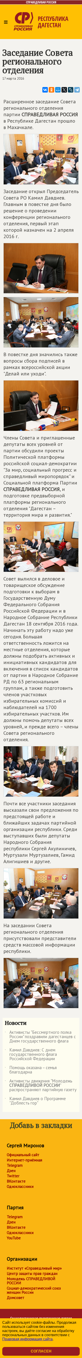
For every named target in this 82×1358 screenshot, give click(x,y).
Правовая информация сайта (27, 1339)
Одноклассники (20, 1186)
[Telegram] (77, 90)
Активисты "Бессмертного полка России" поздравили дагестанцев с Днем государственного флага (40, 1037)
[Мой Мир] (58, 90)
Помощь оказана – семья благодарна (31, 1070)
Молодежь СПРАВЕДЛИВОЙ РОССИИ (31, 1281)
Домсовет (15, 1298)
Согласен (41, 1351)
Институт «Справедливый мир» (34, 1268)
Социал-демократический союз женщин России (34, 1290)
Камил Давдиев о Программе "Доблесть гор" (35, 1101)
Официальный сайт (23, 1155)
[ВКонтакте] (45, 90)
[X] (64, 90)
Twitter (13, 1176)
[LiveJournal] (70, 90)
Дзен (11, 1171)
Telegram (15, 1165)
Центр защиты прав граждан (32, 1273)
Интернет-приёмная (24, 1160)
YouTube (14, 1238)
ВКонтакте (16, 1181)
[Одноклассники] (51, 90)
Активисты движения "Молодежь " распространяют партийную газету (41, 1085)
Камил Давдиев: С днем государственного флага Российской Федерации (31, 1054)
